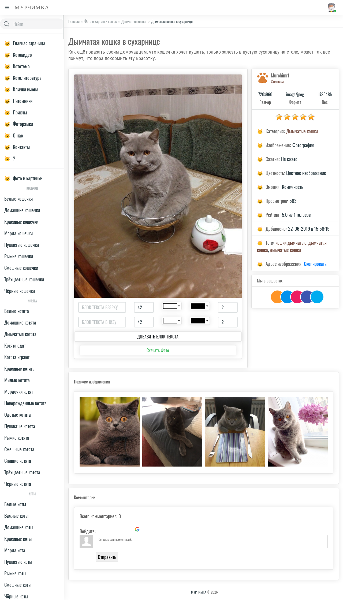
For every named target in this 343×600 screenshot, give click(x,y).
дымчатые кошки (285, 249)
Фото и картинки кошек (100, 21)
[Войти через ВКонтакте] (110, 529)
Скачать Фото (158, 350)
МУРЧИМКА (198, 592)
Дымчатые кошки (133, 21)
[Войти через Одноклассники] (146, 529)
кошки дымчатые (291, 242)
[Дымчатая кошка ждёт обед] (235, 432)
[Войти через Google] (137, 529)
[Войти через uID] (101, 529)
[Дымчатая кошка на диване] (172, 432)
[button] (331, 7)
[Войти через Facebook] (119, 529)
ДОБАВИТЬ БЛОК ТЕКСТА (157, 336)
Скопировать (315, 263)
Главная (74, 21)
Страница (277, 81)
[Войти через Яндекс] (128, 529)
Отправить (107, 556)
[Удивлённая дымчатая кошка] (110, 432)
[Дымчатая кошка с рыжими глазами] (298, 432)
